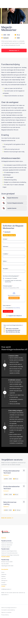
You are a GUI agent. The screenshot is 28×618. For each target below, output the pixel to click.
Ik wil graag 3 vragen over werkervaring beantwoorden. (13, 281)
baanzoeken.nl (4, 594)
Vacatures (3, 574)
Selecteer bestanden (14, 298)
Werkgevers (4, 580)
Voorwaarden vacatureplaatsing (8, 609)
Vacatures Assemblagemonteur (9, 551)
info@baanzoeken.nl (6, 589)
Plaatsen (3, 576)
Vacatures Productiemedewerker (9, 553)
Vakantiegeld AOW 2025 (7, 565)
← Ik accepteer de (12, 307)
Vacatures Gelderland (6, 544)
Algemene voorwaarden (6, 612)
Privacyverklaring (5, 614)
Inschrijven (4, 584)
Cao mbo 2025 (5, 563)
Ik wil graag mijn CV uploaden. (11, 278)
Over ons (3, 578)
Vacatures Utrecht (5, 546)
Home (2, 572)
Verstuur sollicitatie (8, 311)
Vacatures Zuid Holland (7, 542)
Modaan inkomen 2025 (7, 561)
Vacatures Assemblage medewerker (10, 555)
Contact (3, 582)
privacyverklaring (16, 307)
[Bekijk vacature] (14, 475)
